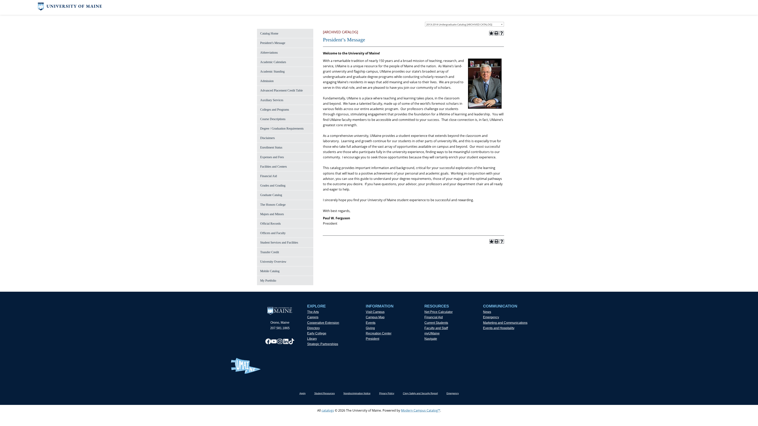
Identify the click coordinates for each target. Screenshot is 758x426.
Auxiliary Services (271, 100)
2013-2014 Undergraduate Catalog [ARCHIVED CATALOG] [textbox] (459, 24)
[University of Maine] (70, 9)
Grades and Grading (272, 185)
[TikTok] (292, 341)
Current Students (436, 322)
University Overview (273, 261)
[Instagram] (280, 341)
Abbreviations (269, 52)
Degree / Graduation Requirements (282, 128)
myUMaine (432, 333)
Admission (267, 81)
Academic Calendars (273, 62)
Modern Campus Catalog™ (420, 410)
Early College (316, 333)
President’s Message (272, 43)
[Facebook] (268, 341)
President (372, 338)
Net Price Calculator (438, 312)
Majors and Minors (272, 214)
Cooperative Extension (323, 322)
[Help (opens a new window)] (501, 33)
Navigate (430, 338)
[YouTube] (274, 341)
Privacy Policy (386, 393)
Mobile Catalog (270, 271)
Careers (312, 317)
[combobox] (464, 24)
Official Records (270, 223)
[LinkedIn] (286, 341)
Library (312, 338)
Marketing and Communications (505, 322)
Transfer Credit (269, 252)
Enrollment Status (271, 147)
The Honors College (273, 204)
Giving (370, 328)
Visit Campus (375, 312)
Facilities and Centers (273, 166)
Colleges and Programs (274, 109)
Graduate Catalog (271, 195)
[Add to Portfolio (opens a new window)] (491, 33)
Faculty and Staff (436, 328)
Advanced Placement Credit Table (281, 90)
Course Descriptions (272, 119)
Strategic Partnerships (322, 344)
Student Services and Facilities (279, 242)
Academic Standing (272, 71)
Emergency (491, 317)
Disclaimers (267, 138)
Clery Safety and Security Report (420, 393)
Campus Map (375, 317)
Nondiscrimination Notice (357, 393)
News (487, 312)
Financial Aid (268, 176)
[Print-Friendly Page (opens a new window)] (496, 33)
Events (370, 322)
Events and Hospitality (498, 328)
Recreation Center (378, 333)
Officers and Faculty (273, 233)
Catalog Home (269, 33)
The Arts (313, 312)
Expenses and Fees (272, 157)
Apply (302, 393)
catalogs (328, 410)
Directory (313, 328)
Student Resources (324, 393)
